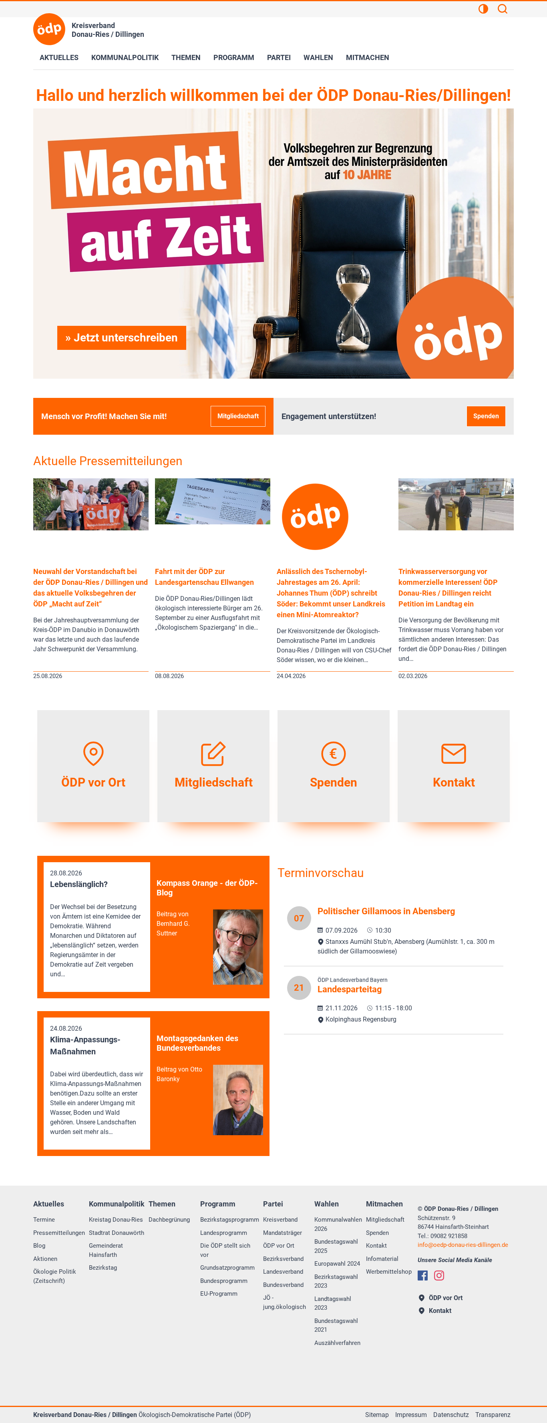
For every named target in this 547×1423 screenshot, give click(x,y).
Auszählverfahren (337, 1343)
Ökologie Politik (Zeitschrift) (54, 1276)
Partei (279, 57)
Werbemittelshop (389, 1271)
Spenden (486, 416)
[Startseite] (49, 29)
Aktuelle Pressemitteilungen (108, 461)
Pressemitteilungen (59, 1232)
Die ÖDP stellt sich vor (225, 1250)
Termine (44, 1219)
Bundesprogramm (223, 1281)
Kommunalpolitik (125, 57)
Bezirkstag (103, 1267)
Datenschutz (451, 1415)
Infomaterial (382, 1258)
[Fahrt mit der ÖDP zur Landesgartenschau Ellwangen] (212, 522)
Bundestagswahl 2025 (336, 1246)
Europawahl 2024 (337, 1263)
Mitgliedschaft (238, 416)
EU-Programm (218, 1293)
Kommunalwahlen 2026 (338, 1224)
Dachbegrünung (169, 1219)
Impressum (411, 1415)
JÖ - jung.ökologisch (284, 1302)
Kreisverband (280, 1219)
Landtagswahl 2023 (332, 1303)
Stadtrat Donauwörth (116, 1232)
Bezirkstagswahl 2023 (336, 1281)
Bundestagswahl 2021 (336, 1325)
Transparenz (493, 1415)
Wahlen (318, 57)
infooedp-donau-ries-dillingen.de (463, 1244)
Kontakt (376, 1245)
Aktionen (45, 1258)
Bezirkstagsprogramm (229, 1219)
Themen (186, 57)
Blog (39, 1245)
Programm (233, 57)
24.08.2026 (96, 1080)
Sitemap (377, 1415)
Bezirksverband (283, 1258)
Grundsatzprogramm (227, 1267)
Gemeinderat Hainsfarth (106, 1250)
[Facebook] (423, 1275)
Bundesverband (283, 1285)
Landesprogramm (223, 1232)
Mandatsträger (282, 1232)
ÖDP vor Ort (278, 1245)
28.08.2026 (95, 923)
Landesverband (283, 1271)
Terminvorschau (321, 873)
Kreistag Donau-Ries (116, 1219)
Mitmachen (367, 57)
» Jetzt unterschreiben (121, 337)
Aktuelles (59, 57)
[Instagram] (439, 1275)
